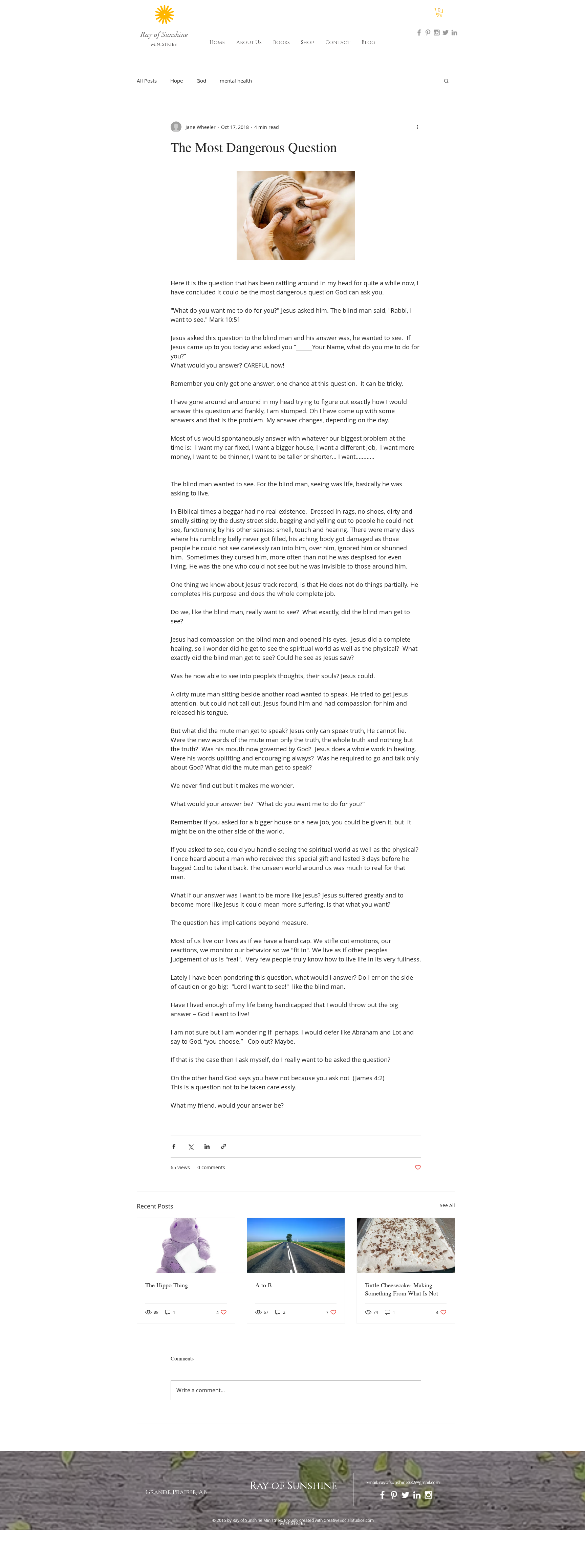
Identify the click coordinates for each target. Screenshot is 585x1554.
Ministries (164, 44)
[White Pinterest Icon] (394, 1495)
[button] (439, 12)
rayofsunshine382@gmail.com (409, 1482)
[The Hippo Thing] (186, 1245)
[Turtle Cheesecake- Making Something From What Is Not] (406, 1245)
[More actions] (417, 127)
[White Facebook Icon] (382, 1495)
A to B (263, 1285)
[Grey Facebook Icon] (419, 32)
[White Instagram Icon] (428, 1495)
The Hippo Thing (166, 1285)
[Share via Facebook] (174, 1146)
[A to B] (296, 1245)
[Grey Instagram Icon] (437, 32)
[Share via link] (223, 1146)
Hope (176, 80)
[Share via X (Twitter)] (190, 1146)
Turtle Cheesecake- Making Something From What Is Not (401, 1289)
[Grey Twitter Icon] (445, 32)
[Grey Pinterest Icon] (428, 32)
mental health (236, 80)
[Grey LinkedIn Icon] (454, 32)
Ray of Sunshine (293, 1486)
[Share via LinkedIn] (207, 1146)
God (201, 80)
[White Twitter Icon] (405, 1495)
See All (447, 1205)
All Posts (147, 80)
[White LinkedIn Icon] (417, 1495)
